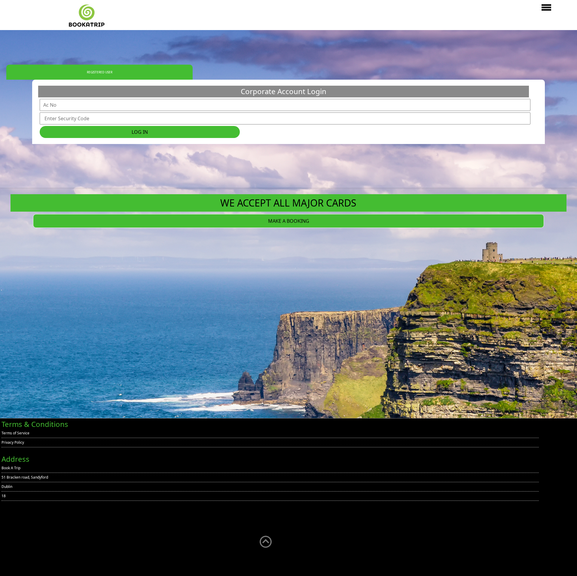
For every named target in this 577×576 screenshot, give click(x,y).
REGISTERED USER (99, 72)
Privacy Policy (13, 442)
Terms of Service (15, 433)
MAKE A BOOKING (288, 221)
